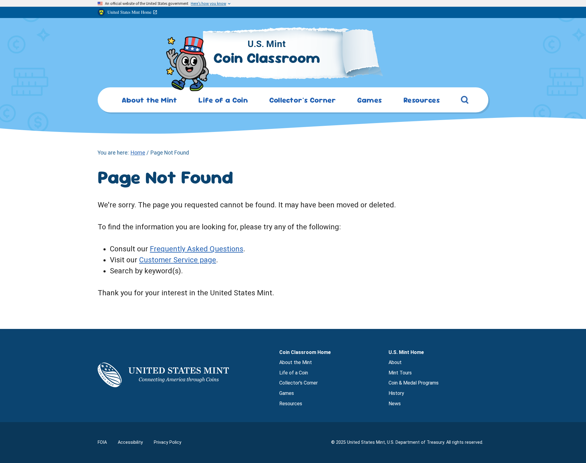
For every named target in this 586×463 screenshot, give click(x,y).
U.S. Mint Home (406, 352)
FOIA (102, 442)
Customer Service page (177, 260)
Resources (290, 403)
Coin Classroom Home (305, 352)
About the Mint (295, 362)
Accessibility (130, 442)
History (396, 393)
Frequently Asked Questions (196, 249)
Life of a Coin (293, 373)
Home (138, 153)
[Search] (465, 101)
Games (286, 393)
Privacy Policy (167, 442)
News (395, 403)
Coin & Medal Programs (414, 383)
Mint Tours (400, 373)
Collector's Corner (298, 383)
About (395, 362)
